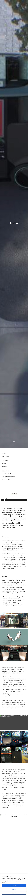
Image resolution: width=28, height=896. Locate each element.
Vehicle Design (6, 479)
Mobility (4, 463)
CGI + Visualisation (7, 473)
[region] (14, 885)
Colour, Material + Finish (9, 476)
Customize (14, 889)
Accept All (14, 885)
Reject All (14, 893)
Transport (4, 466)
